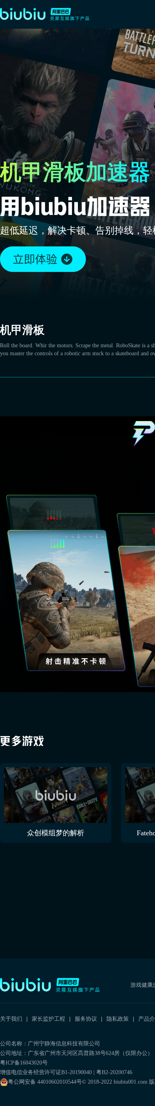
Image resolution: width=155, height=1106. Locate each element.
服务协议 (86, 1018)
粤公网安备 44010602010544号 (45, 1082)
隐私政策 (118, 1018)
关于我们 (11, 1018)
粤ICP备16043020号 (24, 1063)
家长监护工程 (48, 1018)
